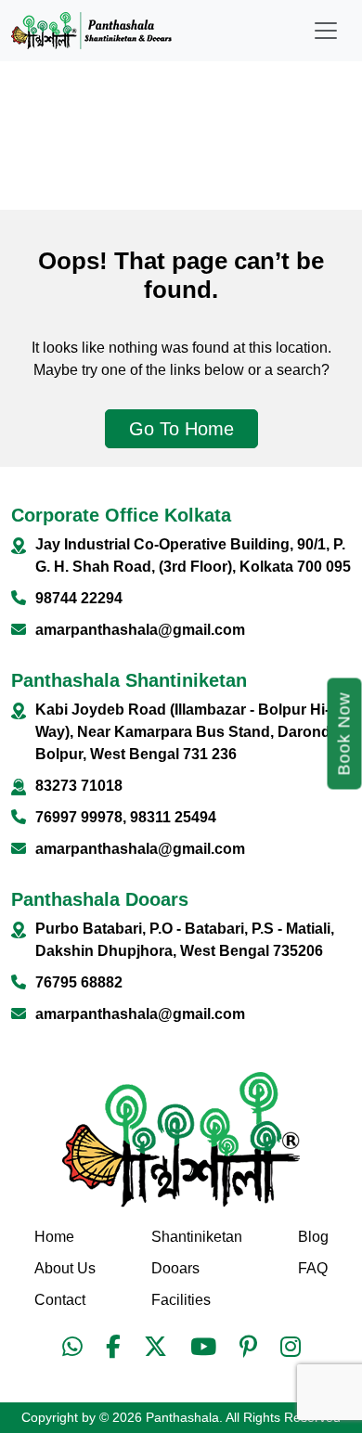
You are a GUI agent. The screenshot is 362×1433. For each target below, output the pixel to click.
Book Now (344, 734)
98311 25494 (173, 817)
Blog (313, 1237)
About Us (65, 1268)
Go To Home (181, 429)
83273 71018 (79, 786)
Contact (59, 1300)
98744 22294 (79, 598)
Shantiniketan (196, 1237)
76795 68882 (79, 982)
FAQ (313, 1268)
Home (54, 1237)
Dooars (175, 1268)
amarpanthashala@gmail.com (140, 630)
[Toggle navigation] (326, 30)
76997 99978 (79, 817)
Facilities (181, 1300)
